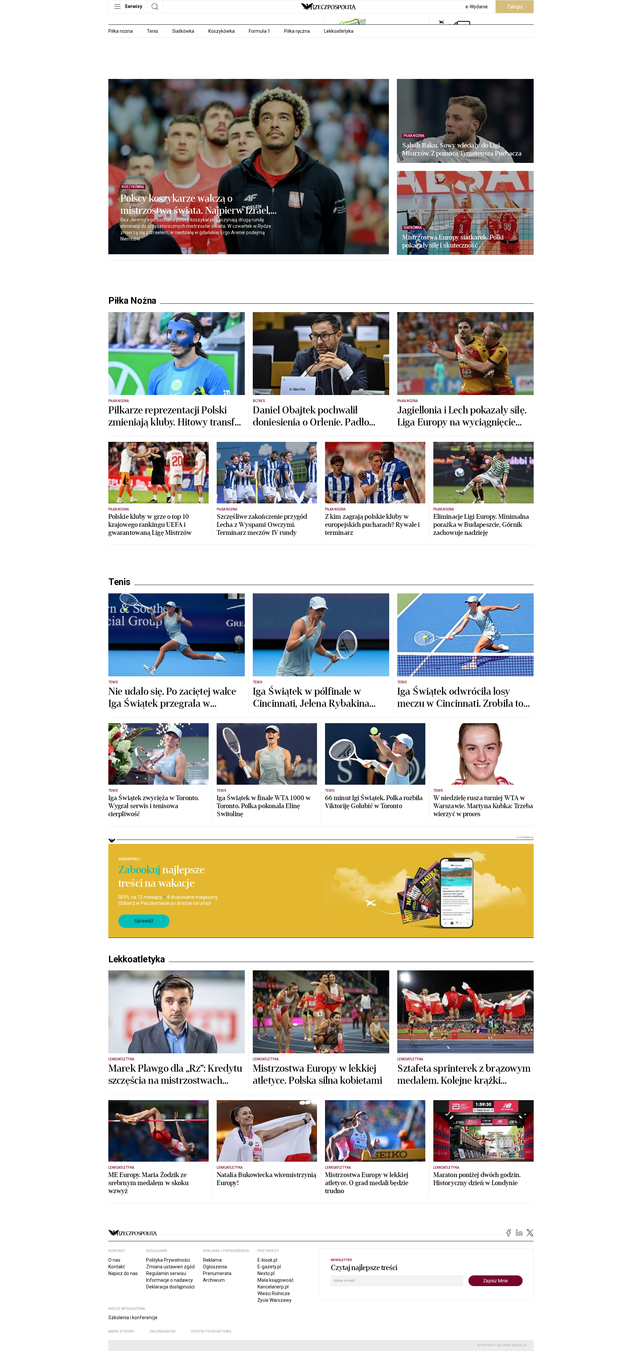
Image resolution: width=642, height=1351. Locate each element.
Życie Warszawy (274, 1300)
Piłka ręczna (297, 31)
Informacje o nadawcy (169, 1280)
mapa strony (121, 1331)
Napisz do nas (123, 1273)
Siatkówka (183, 31)
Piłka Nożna (132, 300)
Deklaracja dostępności (170, 1286)
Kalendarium (163, 1331)
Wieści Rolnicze (273, 1293)
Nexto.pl (266, 1273)
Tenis (152, 31)
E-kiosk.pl (267, 1260)
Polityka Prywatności (168, 1260)
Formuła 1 (259, 31)
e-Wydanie (476, 6)
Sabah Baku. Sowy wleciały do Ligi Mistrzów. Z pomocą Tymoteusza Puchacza (462, 149)
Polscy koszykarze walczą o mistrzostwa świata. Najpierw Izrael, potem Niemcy (195, 205)
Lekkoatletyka (338, 31)
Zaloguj (515, 6)
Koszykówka (221, 31)
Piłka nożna (120, 31)
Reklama (212, 1260)
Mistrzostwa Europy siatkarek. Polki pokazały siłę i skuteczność (453, 241)
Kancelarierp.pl (273, 1286)
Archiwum (214, 1280)
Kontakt (116, 1266)
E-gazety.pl (269, 1266)
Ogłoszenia (215, 1266)
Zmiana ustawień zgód (170, 1266)
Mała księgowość (275, 1280)
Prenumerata (217, 1273)
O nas (114, 1260)
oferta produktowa (211, 1331)
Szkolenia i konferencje (132, 1317)
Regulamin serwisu (166, 1273)
